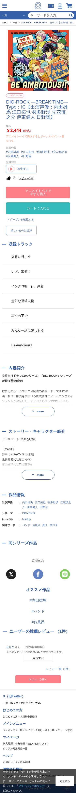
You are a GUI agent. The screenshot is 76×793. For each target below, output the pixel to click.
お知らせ (8, 762)
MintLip (26, 519)
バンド (26, 525)
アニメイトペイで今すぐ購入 (38, 192)
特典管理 (20, 743)
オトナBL (35, 702)
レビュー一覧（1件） (58, 668)
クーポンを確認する (22, 219)
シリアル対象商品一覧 (15, 748)
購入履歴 (8, 743)
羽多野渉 (53, 502)
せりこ (10, 647)
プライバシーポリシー (31, 785)
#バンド (38, 611)
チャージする (65, 730)
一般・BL (8, 702)
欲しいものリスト (37, 743)
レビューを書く (38, 679)
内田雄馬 (27, 502)
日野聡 (44, 507)
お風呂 (36, 525)
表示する (38, 658)
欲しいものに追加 (21, 230)
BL (26, 730)
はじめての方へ (11, 716)
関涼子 (54, 525)
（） (26, 178)
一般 (20, 730)
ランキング (9, 730)
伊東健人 (32, 507)
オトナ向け (22, 702)
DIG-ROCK (28, 513)
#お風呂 (38, 622)
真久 (45, 525)
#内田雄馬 (38, 600)
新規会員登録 (29, 716)
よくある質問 (22, 762)
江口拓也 (40, 502)
